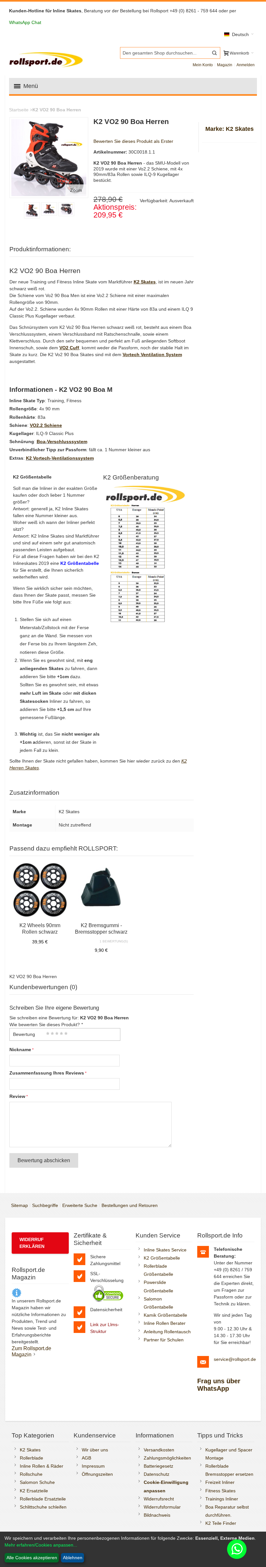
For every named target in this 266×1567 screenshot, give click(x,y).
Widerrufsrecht (159, 1498)
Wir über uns (95, 1449)
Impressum (93, 1466)
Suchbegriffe (45, 1205)
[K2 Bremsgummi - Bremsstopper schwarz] (101, 890)
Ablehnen (72, 1557)
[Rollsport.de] (47, 59)
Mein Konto (203, 65)
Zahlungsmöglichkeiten (167, 1458)
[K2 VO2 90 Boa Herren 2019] (66, 209)
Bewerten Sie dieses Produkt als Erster (133, 141)
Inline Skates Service (165, 1249)
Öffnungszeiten (97, 1474)
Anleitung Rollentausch (167, 1331)
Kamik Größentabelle (165, 1315)
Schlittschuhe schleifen (43, 1507)
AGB (86, 1458)
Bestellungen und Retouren (130, 1205)
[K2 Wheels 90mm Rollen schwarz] (40, 890)
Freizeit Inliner (220, 1482)
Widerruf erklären (31, 1243)
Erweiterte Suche (79, 1205)
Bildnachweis (157, 1515)
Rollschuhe (31, 1474)
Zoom (76, 190)
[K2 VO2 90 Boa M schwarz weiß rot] (32, 210)
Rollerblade (31, 1458)
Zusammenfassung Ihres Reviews (46, 1073)
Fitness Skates (220, 1490)
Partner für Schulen (164, 1339)
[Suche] (214, 52)
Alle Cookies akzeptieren (31, 1557)
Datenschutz (156, 1474)
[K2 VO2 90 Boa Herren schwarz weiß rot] (49, 209)
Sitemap (19, 1205)
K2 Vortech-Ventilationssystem (60, 458)
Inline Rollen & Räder (41, 1466)
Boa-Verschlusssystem (62, 441)
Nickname (20, 1049)
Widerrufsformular (162, 1507)
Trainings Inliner (221, 1498)
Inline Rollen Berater (165, 1323)
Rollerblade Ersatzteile (43, 1498)
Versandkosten (159, 1449)
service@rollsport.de (235, 1359)
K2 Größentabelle (162, 1258)
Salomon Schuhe (37, 1482)
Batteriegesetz (158, 1466)
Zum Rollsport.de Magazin (31, 1351)
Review (17, 1096)
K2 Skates (30, 1449)
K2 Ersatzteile (34, 1490)
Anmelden (245, 65)
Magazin (224, 65)
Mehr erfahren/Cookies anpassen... (41, 1545)
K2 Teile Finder (220, 1523)
